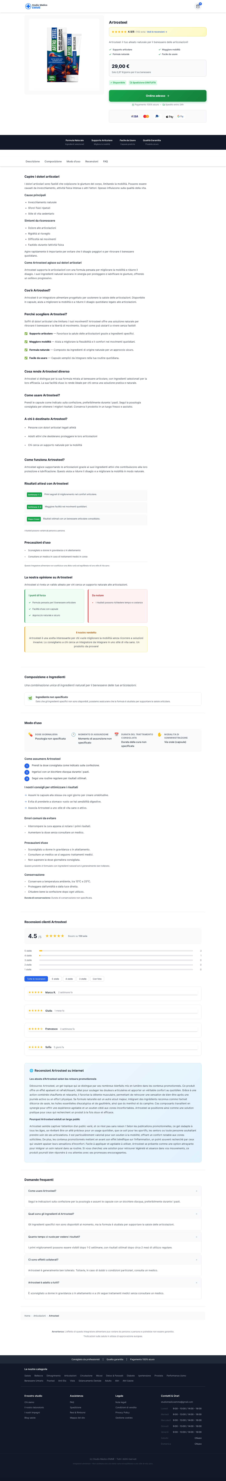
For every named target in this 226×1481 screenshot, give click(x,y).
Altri (117, 1380)
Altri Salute (128, 1380)
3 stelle (82, 979)
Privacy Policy (122, 1412)
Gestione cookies (124, 1417)
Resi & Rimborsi (77, 1412)
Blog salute (30, 1417)
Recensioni (91, 161)
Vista (72, 1380)
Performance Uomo (176, 1375)
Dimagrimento (54, 1375)
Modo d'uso (73, 161)
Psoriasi (51, 1380)
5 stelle (55, 979)
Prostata (159, 1375)
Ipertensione (144, 1375)
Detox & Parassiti (114, 1375)
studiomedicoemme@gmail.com (177, 1402)
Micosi (99, 1375)
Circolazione (86, 1375)
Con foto (97, 979)
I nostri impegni (32, 1412)
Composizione (53, 161)
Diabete (131, 1375)
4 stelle (69, 979)
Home (27, 1315)
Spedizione (75, 1407)
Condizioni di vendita (126, 1407)
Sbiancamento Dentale (90, 1380)
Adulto (108, 1380)
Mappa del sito (77, 1417)
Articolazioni (40, 1315)
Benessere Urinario (33, 1380)
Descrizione (33, 161)
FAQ (105, 161)
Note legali (120, 1402)
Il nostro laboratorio (34, 1407)
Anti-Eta (62, 1380)
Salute (27, 1375)
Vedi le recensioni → (157, 31)
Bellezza (38, 1375)
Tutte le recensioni (36, 979)
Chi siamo (29, 1402)
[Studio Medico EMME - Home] (45, 6)
